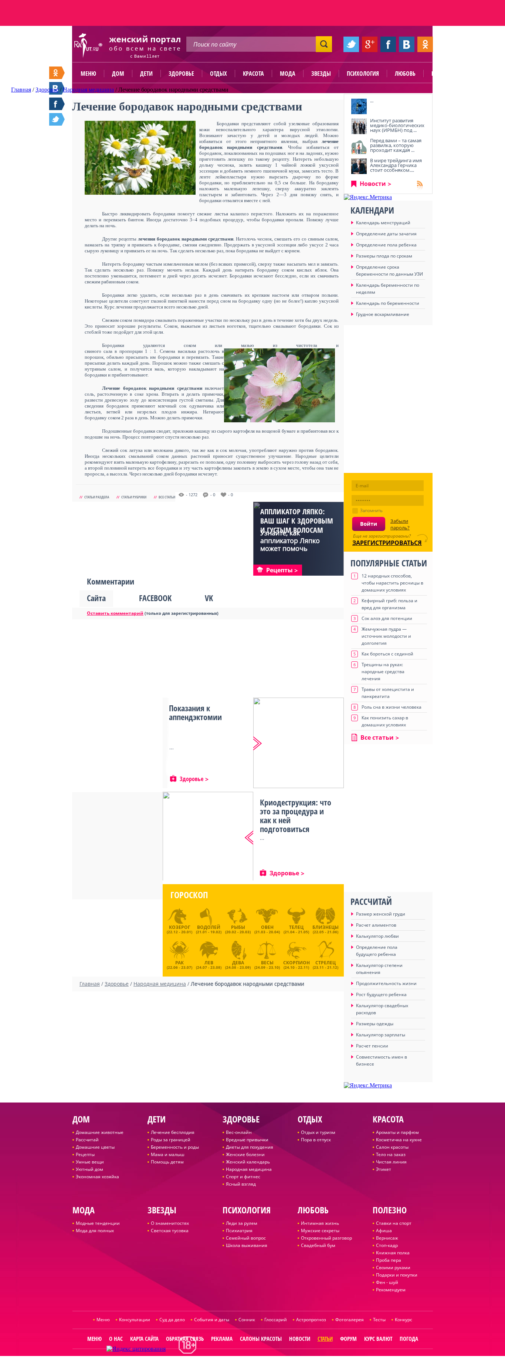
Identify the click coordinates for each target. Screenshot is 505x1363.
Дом (118, 73)
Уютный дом (89, 1169)
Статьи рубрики (133, 497)
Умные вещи (90, 1162)
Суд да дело (172, 1319)
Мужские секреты (320, 1230)
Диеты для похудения (249, 1147)
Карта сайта (144, 1338)
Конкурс (403, 1319)
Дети (146, 73)
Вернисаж (387, 1238)
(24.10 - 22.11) (296, 964)
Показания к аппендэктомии (195, 712)
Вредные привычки (247, 1140)
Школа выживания (246, 1245)
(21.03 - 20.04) (267, 929)
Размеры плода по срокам (384, 256)
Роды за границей (170, 1140)
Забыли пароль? (400, 524)
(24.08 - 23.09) (238, 964)
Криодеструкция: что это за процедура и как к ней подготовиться (295, 815)
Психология (363, 73)
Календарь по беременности (387, 303)
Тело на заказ (391, 1154)
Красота (253, 73)
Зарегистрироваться (387, 543)
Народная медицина (249, 1169)
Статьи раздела (96, 497)
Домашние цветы (95, 1147)
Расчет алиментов (376, 925)
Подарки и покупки (396, 1275)
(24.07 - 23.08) (208, 964)
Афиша (384, 1230)
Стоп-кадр (387, 1245)
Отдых (218, 73)
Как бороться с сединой (387, 654)
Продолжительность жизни (386, 983)
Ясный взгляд (241, 1184)
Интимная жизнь (320, 1223)
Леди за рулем (241, 1223)
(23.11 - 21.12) (325, 964)
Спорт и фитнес (243, 1176)
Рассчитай (87, 1140)
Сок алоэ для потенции (387, 618)
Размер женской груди (380, 914)
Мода (287, 73)
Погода (409, 1338)
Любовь (405, 73)
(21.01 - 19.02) (208, 929)
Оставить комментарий (115, 613)
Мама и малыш (167, 1154)
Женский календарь (248, 1162)
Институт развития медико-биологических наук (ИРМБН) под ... (397, 125)
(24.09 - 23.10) (267, 964)
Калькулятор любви (377, 936)
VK (209, 597)
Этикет (383, 1169)
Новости (373, 184)
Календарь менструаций (383, 222)
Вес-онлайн (239, 1132)
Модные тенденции (98, 1223)
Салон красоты (392, 1147)
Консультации (134, 1319)
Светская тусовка (170, 1230)
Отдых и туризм (318, 1132)
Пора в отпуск (316, 1140)
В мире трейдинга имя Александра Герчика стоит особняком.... (396, 165)
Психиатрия (239, 1230)
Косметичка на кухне (399, 1140)
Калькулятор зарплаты (380, 1035)
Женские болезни (245, 1154)
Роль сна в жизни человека (391, 707)
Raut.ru (228, 1360)
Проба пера (388, 1260)
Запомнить (371, 510)
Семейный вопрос (246, 1238)
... (371, 100)
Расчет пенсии (372, 1046)
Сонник (246, 1319)
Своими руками (393, 1267)
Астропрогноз (311, 1319)
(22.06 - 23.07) (179, 964)
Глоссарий (275, 1319)
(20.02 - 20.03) (238, 929)
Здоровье (181, 73)
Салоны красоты (261, 1338)
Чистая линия (391, 1162)
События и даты (211, 1319)
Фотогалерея (349, 1319)
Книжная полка (393, 1253)
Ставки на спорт (393, 1223)
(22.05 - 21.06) (325, 929)
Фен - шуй (387, 1282)
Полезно (442, 73)
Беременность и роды (175, 1147)
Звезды (321, 73)
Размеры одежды (374, 1023)
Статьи (325, 1338)
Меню (88, 73)
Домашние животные (99, 1132)
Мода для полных (95, 1230)
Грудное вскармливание (382, 314)
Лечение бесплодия (172, 1132)
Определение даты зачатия (386, 234)
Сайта (96, 597)
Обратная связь (185, 1338)
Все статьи (167, 497)
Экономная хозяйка (97, 1176)
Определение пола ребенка (386, 245)
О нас (116, 1338)
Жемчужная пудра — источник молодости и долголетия (386, 636)
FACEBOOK (155, 597)
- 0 (212, 494)
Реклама (222, 1338)
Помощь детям (167, 1162)
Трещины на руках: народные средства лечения (383, 671)
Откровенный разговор (326, 1238)
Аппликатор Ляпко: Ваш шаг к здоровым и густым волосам (296, 521)
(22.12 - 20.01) (179, 929)
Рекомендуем (391, 1290)
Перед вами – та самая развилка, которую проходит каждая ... (395, 145)
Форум (348, 1338)
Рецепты (85, 1154)
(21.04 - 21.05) (296, 929)
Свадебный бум (318, 1245)
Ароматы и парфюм (397, 1132)
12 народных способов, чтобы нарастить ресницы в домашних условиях (392, 583)
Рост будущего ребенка (381, 994)
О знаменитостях (170, 1223)
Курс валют (378, 1338)
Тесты (379, 1319)
